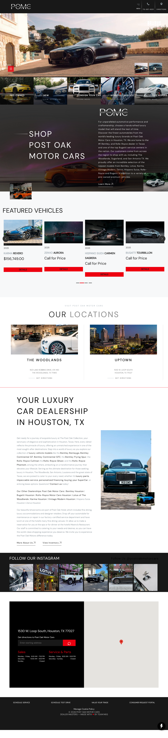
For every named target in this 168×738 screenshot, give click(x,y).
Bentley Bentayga (69, 453)
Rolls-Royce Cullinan (28, 460)
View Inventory (51, 542)
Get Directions (44, 378)
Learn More (104, 184)
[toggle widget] (161, 726)
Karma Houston (38, 499)
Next (155, 68)
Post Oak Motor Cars (53, 491)
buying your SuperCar (76, 480)
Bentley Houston (75, 491)
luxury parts (82, 476)
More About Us (25, 542)
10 (159, 44)
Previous (141, 68)
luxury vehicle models (40, 453)
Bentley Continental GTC (47, 457)
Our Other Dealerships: (29, 491)
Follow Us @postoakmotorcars (135, 558)
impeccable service (27, 480)
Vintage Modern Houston (61, 499)
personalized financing (51, 480)
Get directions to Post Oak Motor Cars (36, 637)
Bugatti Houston (25, 495)
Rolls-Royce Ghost (53, 460)
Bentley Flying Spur (75, 457)
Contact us (56, 484)
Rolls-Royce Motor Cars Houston (53, 495)
